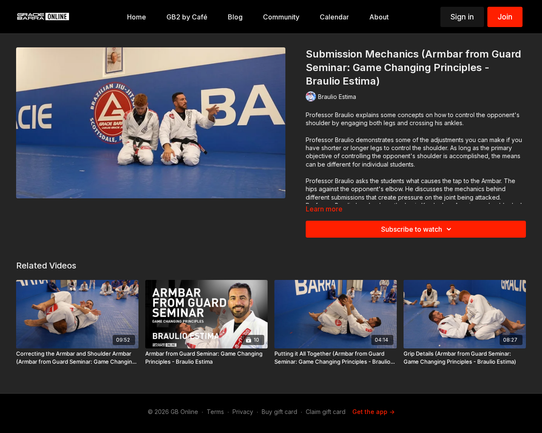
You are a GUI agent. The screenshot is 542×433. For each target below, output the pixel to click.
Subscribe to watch (411, 229)
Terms (215, 411)
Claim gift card (326, 411)
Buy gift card (279, 411)
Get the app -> (373, 411)
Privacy (242, 411)
